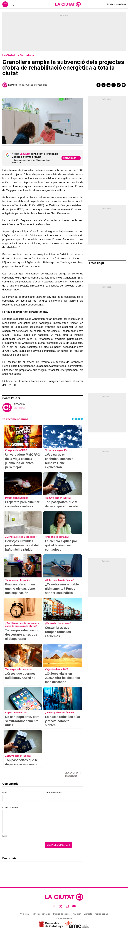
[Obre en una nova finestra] (51, 924)
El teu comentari (10, 807)
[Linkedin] (108, 85)
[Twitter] (103, 85)
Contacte (88, 914)
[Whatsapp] (113, 85)
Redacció (12, 85)
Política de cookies (62, 914)
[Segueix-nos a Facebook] (54, 906)
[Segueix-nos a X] (61, 906)
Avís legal (24, 914)
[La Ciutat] (68, 4)
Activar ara (69, 158)
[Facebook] (98, 85)
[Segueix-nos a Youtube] (74, 906)
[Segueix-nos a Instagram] (67, 906)
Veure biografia (19, 408)
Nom (4, 792)
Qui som (77, 914)
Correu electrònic (53, 792)
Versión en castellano (116, 4)
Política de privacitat (41, 914)
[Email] (124, 85)
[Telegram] (119, 85)
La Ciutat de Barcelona (18, 55)
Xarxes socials (101, 914)
